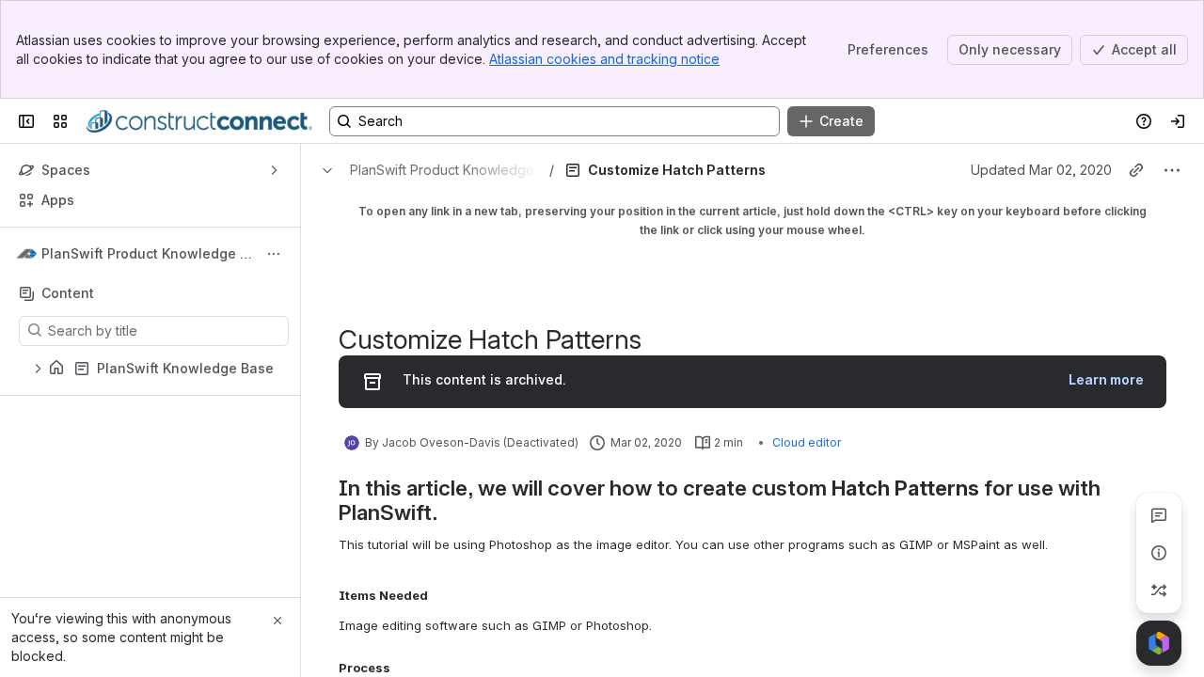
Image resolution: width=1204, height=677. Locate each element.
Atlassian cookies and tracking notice (604, 59)
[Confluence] (199, 121)
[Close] (277, 620)
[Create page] (1159, 590)
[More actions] (273, 254)
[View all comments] (1159, 515)
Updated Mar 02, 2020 (1041, 170)
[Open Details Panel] (1159, 553)
